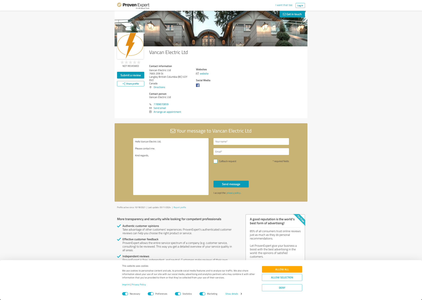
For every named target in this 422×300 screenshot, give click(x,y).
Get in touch (294, 14)
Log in (300, 5)
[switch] (151, 293)
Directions (159, 87)
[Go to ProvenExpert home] (133, 6)
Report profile (180, 207)
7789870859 (161, 104)
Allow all (282, 269)
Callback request (227, 161)
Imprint (126, 284)
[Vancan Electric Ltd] (130, 46)
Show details (231, 293)
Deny (282, 288)
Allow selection (282, 277)
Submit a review (131, 75)
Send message (231, 184)
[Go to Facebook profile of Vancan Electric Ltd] (198, 87)
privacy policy (233, 193)
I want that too (283, 5)
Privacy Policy (139, 284)
